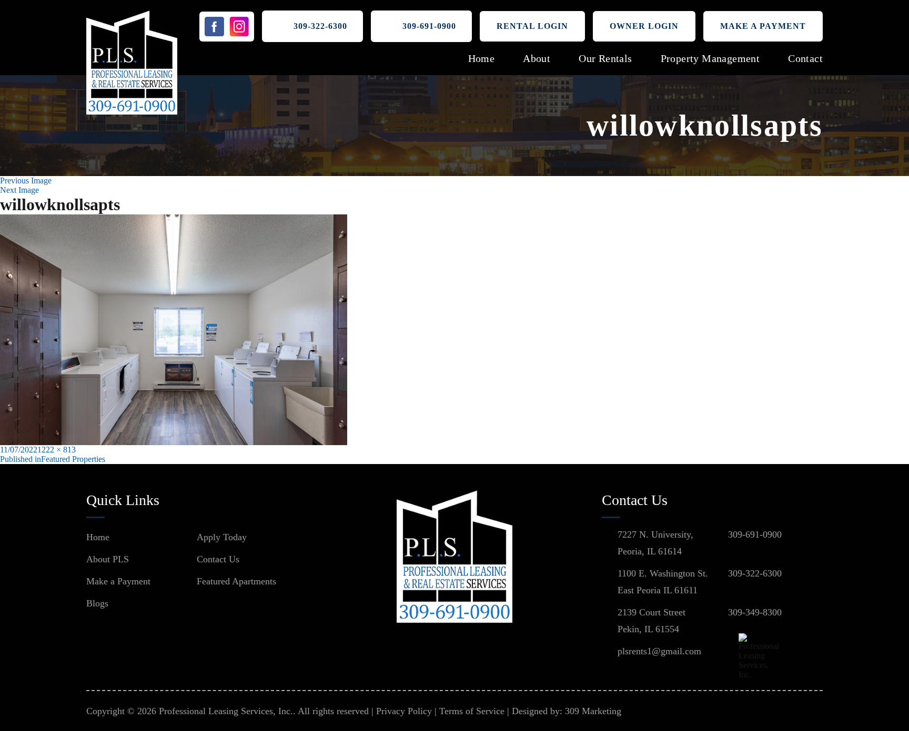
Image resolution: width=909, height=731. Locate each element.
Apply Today (222, 537)
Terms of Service (471, 711)
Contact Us (218, 559)
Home (481, 58)
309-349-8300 (755, 612)
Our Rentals (605, 58)
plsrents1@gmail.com (659, 651)
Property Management (710, 58)
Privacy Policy (404, 711)
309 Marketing (593, 711)
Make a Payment (763, 26)
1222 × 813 (56, 449)
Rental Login (532, 26)
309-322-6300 (320, 26)
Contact (805, 58)
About (536, 58)
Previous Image (26, 180)
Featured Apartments (236, 581)
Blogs (97, 603)
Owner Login (644, 26)
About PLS (107, 559)
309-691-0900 (429, 26)
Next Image (19, 190)
